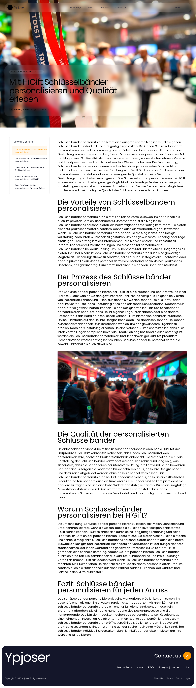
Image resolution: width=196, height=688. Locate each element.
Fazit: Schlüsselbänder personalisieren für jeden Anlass (30, 186)
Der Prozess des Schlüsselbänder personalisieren (31, 159)
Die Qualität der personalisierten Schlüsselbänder (30, 168)
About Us (158, 678)
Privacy (169, 678)
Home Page (124, 667)
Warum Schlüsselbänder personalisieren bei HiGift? (27, 177)
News (140, 667)
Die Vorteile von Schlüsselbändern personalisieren (31, 150)
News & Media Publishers (26, 72)
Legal (187, 678)
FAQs (151, 667)
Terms (179, 678)
